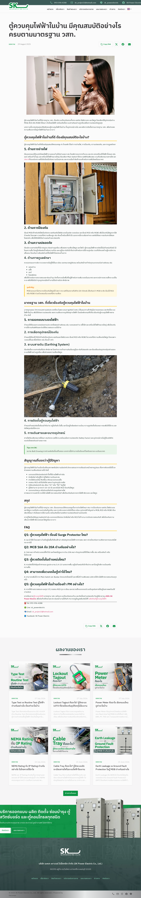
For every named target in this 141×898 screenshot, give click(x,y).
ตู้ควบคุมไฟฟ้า (38, 596)
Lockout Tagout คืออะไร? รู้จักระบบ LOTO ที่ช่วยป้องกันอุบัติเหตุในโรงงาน (70, 704)
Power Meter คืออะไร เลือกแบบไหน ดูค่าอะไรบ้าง (112, 704)
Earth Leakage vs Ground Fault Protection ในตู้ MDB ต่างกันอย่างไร (112, 767)
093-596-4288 (60, 2)
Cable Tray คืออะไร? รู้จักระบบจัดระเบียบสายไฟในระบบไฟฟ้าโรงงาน (69, 767)
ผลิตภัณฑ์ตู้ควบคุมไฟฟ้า (98, 598)
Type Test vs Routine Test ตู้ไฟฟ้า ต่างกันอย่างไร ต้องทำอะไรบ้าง (28, 704)
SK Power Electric (133, 2)
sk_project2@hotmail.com (85, 2)
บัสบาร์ (26, 159)
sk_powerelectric (111, 2)
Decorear (12, 895)
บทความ (12, 44)
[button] (116, 44)
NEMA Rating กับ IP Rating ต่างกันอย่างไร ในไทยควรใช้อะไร (28, 767)
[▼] (129, 9)
